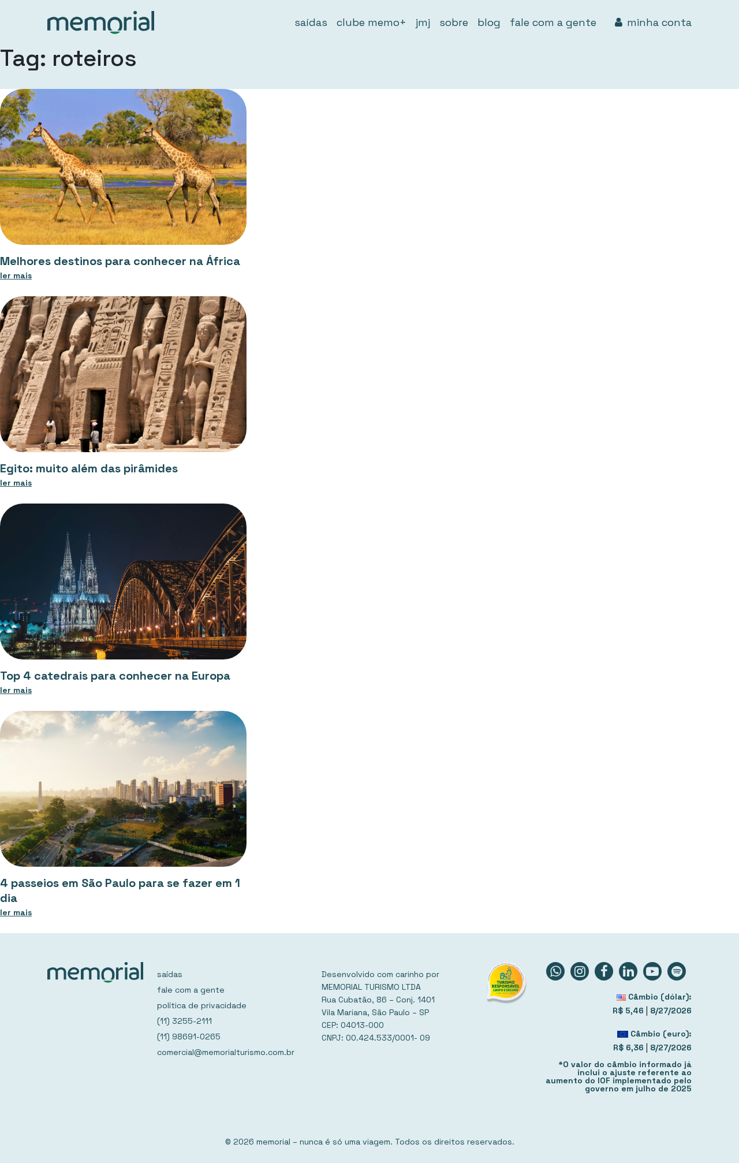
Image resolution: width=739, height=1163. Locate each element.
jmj (423, 22)
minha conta (659, 22)
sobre (453, 22)
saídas (310, 22)
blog (489, 22)
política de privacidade (202, 1005)
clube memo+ (371, 22)
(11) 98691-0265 (189, 1036)
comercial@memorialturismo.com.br (225, 1052)
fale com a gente (553, 22)
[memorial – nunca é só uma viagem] (100, 22)
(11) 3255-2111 (184, 1021)
